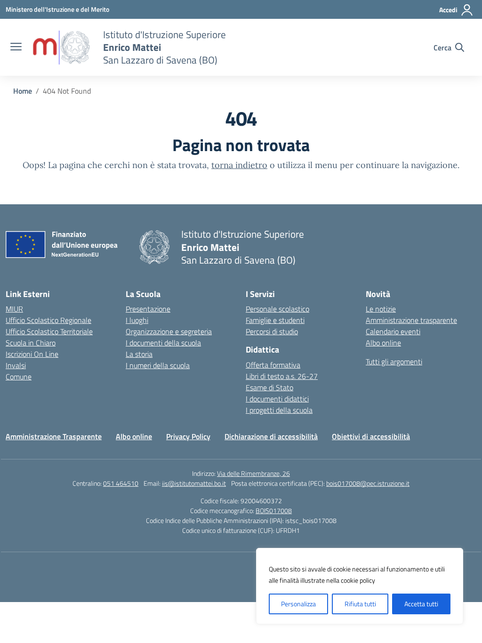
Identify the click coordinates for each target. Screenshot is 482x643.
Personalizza (298, 604)
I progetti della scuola (279, 410)
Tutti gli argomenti (394, 361)
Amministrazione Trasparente (54, 436)
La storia (139, 354)
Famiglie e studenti (275, 320)
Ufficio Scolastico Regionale (48, 320)
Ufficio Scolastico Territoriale (49, 331)
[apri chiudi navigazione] (16, 47)
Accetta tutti (421, 604)
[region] (359, 586)
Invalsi (16, 365)
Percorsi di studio (272, 331)
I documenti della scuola (163, 342)
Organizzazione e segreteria (169, 331)
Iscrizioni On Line (32, 354)
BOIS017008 (274, 510)
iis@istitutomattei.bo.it (194, 483)
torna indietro (239, 165)
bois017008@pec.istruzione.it (368, 483)
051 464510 (120, 483)
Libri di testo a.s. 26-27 (282, 376)
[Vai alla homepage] (61, 47)
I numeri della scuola (158, 365)
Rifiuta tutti (360, 604)
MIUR (14, 308)
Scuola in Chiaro (31, 342)
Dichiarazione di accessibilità (271, 436)
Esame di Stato (269, 387)
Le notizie (381, 308)
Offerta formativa (273, 364)
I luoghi (137, 320)
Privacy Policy (188, 436)
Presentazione (148, 308)
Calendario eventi (393, 331)
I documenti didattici (277, 398)
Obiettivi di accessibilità (371, 436)
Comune (19, 376)
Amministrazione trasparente (411, 320)
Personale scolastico (277, 308)
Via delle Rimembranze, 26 (253, 473)
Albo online (383, 342)
